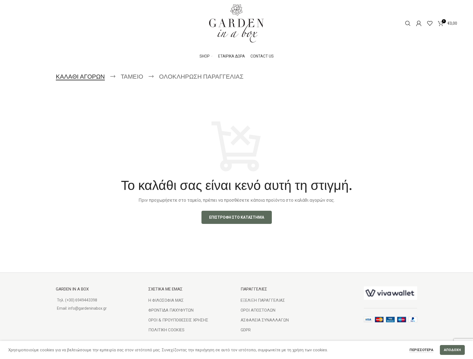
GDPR (246, 329)
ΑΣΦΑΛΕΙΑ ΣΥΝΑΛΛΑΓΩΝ (265, 320)
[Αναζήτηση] (407, 23)
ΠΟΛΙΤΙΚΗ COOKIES (166, 329)
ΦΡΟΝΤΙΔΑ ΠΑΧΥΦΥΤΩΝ (171, 310)
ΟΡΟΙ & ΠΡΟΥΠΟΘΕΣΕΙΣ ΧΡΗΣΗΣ (178, 320)
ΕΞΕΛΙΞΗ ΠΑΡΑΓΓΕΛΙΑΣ (263, 300)
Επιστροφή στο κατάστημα (236, 217)
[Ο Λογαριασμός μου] (418, 23)
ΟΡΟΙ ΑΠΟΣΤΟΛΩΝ (258, 310)
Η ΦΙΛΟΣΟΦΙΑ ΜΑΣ (166, 300)
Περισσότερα (421, 350)
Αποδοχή (452, 350)
